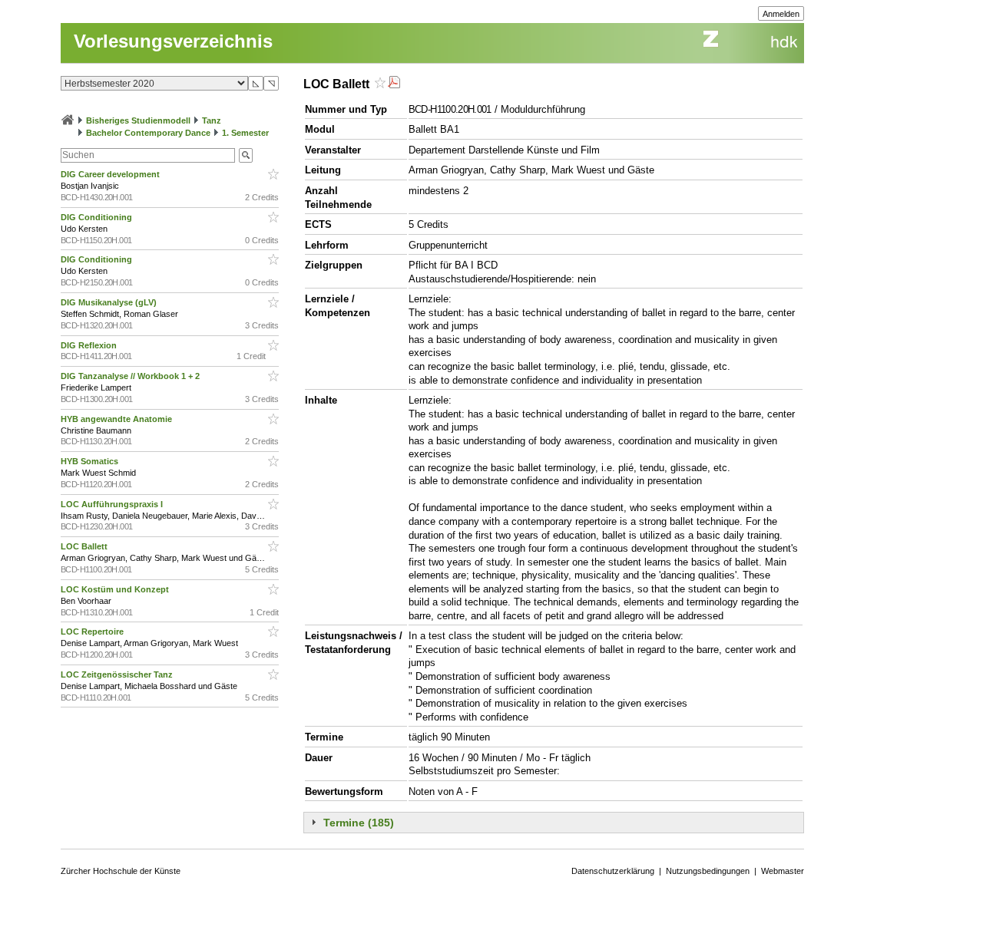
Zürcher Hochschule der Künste (120, 871)
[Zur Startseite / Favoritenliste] (67, 120)
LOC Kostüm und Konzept (116, 589)
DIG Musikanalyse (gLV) (110, 302)
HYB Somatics (91, 461)
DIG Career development (111, 174)
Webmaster (782, 871)
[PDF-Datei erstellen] (394, 84)
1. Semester (245, 132)
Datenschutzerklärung (612, 871)
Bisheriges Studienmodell (138, 120)
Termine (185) (358, 822)
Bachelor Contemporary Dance (148, 132)
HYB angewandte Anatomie (117, 419)
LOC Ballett (85, 546)
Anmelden (781, 13)
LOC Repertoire (93, 631)
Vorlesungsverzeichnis (173, 41)
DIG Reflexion (90, 345)
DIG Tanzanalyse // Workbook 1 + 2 (131, 376)
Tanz (211, 120)
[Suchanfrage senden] (246, 155)
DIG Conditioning (97, 217)
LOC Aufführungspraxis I (113, 504)
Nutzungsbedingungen (708, 871)
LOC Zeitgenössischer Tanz (118, 674)
